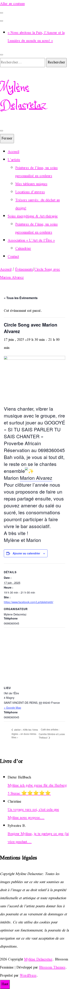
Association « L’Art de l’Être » (31, 241)
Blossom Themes (52, 968)
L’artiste (14, 160)
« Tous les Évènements (21, 298)
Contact (13, 257)
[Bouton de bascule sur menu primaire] (1, 130)
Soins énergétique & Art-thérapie (33, 217)
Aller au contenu (12, 4)
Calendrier (23, 249)
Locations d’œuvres (30, 192)
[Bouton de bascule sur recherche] (1, 54)
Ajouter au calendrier (26, 553)
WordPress (28, 976)
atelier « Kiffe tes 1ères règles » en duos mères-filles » (25, 733)
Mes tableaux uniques (31, 184)
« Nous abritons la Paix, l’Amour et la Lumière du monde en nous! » (36, 37)
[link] (36, 477)
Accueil (13, 152)
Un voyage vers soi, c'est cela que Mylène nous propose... (33, 814)
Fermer (7, 139)
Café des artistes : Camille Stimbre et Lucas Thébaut (52, 733)
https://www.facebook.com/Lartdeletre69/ (28, 602)
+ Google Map (12, 708)
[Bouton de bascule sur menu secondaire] (1, 12)
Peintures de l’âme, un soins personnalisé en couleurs (36, 172)
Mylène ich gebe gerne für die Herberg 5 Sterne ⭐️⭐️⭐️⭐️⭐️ (37, 790)
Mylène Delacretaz (23, 96)
